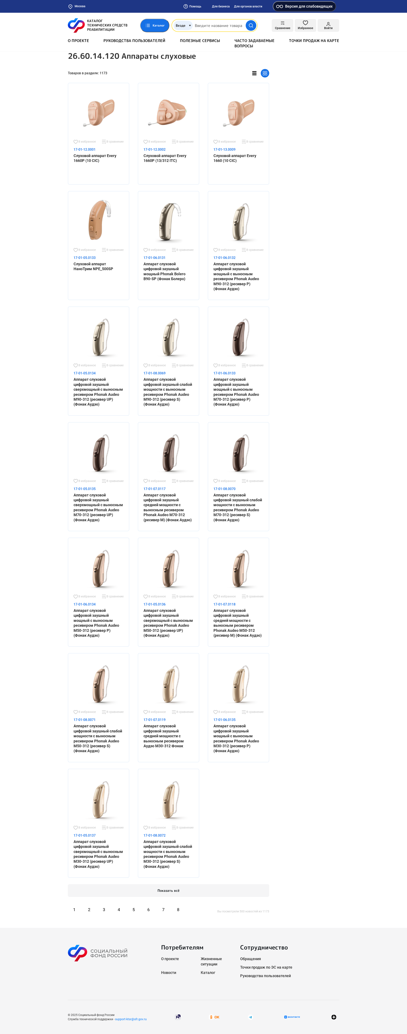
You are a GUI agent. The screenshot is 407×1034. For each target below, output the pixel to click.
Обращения (250, 959)
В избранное (87, 141)
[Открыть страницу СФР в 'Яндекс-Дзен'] (334, 1017)
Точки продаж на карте (314, 40)
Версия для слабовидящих (309, 6)
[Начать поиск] (251, 25)
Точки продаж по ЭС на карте (266, 967)
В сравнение (115, 141)
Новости (168, 972)
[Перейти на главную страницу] (97, 25)
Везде (180, 25)
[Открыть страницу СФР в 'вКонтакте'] (292, 1017)
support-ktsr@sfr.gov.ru (131, 1019)
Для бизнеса (221, 6)
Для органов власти (248, 6)
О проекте (78, 40)
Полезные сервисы (200, 40)
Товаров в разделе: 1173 (87, 73)
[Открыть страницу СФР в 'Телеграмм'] (250, 1017)
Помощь (195, 6)
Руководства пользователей (134, 40)
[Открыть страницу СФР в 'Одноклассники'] (214, 1017)
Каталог (208, 972)
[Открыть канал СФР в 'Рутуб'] (178, 1017)
